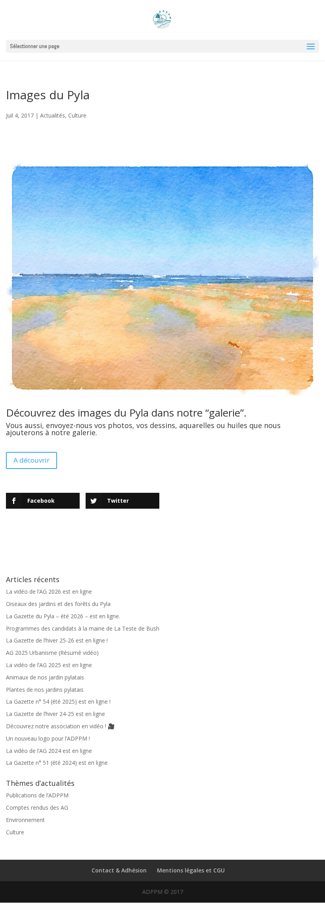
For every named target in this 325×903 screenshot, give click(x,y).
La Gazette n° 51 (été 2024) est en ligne (57, 762)
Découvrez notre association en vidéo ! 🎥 (60, 726)
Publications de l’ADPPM (37, 795)
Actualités (52, 115)
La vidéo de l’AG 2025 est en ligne (49, 665)
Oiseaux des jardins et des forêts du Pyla (58, 604)
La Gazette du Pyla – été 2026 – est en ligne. (63, 616)
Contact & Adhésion (119, 870)
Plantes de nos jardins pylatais (45, 689)
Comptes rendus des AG (37, 807)
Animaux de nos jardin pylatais (45, 677)
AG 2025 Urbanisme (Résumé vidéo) (52, 652)
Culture (77, 115)
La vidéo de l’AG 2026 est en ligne (49, 591)
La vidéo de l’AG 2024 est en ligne (49, 750)
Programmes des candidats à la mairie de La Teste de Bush (82, 628)
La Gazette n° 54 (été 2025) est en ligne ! (58, 701)
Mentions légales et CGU (191, 870)
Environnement (25, 820)
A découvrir (31, 460)
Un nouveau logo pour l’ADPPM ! (48, 738)
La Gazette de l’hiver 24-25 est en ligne (55, 714)
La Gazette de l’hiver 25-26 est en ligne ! (57, 640)
